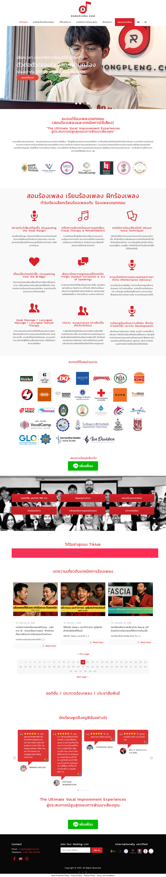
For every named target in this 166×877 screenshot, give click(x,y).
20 (112, 662)
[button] (76, 104)
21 (116, 662)
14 (83, 662)
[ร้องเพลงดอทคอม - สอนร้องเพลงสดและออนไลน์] (83, 9)
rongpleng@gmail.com (29, 849)
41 (83, 666)
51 (131, 666)
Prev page (84, 654)
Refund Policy (89, 875)
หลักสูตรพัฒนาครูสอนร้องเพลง (83, 510)
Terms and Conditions (106, 875)
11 (68, 662)
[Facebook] (79, 872)
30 (30, 666)
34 (49, 666)
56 (76, 671)
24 (131, 662)
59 (90, 671)
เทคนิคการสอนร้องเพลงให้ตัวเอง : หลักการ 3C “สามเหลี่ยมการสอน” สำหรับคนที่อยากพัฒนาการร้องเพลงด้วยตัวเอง (35, 630)
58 (85, 671)
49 (121, 666)
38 (68, 666)
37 (64, 666)
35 (54, 666)
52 (136, 666)
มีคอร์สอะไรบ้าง (34, 510)
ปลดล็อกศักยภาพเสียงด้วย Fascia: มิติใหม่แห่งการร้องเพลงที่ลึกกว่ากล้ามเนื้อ (130, 628)
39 (73, 666)
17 (97, 662)
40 (78, 666)
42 (88, 666)
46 (107, 666)
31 (35, 666)
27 (145, 662)
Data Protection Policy (60, 875)
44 (97, 666)
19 (107, 662)
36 (59, 666)
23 (126, 662)
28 (20, 666)
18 (102, 662)
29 (25, 666)
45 (102, 666)
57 (80, 671)
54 (145, 666)
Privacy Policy (76, 875)
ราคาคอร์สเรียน (132, 510)
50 (126, 666)
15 (88, 662)
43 (92, 666)
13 (78, 662)
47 (112, 666)
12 (73, 662)
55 (71, 671)
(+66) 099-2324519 (31, 852)
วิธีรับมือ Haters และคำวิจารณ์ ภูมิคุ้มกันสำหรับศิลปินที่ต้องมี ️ (82, 628)
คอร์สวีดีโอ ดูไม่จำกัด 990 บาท (34, 498)
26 (140, 662)
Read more (51, 645)
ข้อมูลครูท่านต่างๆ (83, 498)
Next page (82, 676)
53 (141, 666)
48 (116, 666)
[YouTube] (82, 872)
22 (121, 662)
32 (40, 666)
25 (136, 662)
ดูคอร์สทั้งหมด (27, 77)
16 (93, 662)
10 (64, 662)
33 (45, 666)
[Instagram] (86, 872)
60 (95, 671)
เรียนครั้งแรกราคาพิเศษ (132, 498)
